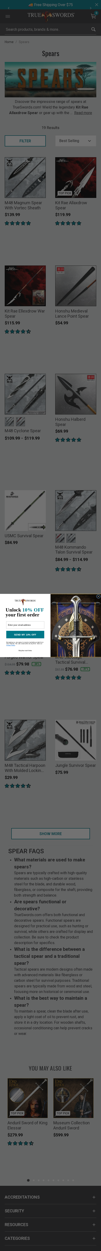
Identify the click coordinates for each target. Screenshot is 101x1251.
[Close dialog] (98, 596)
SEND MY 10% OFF (25, 634)
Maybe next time (25, 650)
